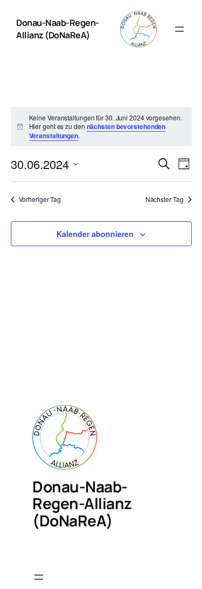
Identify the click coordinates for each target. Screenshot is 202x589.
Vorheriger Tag (40, 199)
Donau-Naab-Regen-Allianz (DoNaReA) (57, 29)
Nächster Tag (164, 199)
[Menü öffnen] (179, 29)
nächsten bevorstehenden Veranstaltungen (97, 130)
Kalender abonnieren (95, 233)
